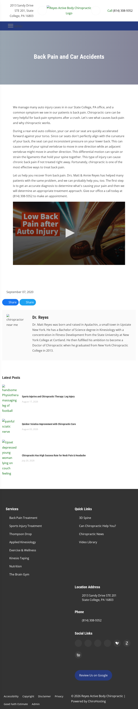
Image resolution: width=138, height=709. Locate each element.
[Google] (78, 643)
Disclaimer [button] (44, 696)
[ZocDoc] (126, 643)
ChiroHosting (97, 701)
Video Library (88, 542)
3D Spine (85, 518)
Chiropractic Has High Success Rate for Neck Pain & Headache (54, 455)
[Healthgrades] (117, 643)
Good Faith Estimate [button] (16, 704)
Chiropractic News (91, 534)
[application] (69, 233)
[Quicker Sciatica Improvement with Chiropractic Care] (10, 426)
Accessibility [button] (11, 696)
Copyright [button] (28, 696)
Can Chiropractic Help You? (97, 526)
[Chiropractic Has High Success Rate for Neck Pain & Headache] (10, 458)
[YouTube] (107, 643)
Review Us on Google (93, 675)
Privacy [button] (59, 696)
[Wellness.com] (78, 655)
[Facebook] (88, 643)
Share (12, 302)
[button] (69, 233)
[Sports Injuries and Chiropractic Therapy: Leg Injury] (10, 399)
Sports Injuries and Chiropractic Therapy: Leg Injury (48, 396)
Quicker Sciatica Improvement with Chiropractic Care (49, 424)
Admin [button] (36, 704)
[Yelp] (97, 643)
